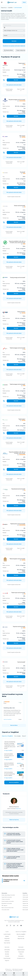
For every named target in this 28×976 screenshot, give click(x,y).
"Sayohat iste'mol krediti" (19, 626)
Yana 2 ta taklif (21, 231)
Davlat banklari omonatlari (8, 901)
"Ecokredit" (22, 172)
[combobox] (14, 30)
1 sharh (19, 719)
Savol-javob (21, 936)
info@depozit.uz (21, 958)
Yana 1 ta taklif (20, 89)
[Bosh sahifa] (12, 2)
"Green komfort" (21, 311)
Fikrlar (21, 954)
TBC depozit (4, 905)
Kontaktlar (21, 956)
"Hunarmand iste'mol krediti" (18, 489)
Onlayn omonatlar (6, 899)
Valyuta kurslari (21, 949)
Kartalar (7, 954)
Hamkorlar (7, 940)
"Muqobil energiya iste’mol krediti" (16, 99)
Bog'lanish (7, 938)
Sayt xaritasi (7, 942)
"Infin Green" (22, 135)
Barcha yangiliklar (14, 782)
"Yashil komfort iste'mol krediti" (17, 523)
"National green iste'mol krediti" (17, 558)
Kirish (24, 2)
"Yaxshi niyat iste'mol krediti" (18, 592)
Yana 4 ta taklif (21, 337)
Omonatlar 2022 (5, 909)
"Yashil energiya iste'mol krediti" (17, 348)
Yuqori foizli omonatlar (7, 897)
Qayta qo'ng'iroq (14, 819)
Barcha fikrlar (14, 725)
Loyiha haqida (7, 934)
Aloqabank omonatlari (7, 903)
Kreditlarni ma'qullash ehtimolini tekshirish (14, 46)
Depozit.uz (3, 7)
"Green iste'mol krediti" (19, 205)
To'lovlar (7, 956)
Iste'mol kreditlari (7, 719)
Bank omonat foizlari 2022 (7, 907)
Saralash (14, 41)
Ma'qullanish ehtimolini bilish (14, 85)
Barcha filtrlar (9, 50)
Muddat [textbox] (5, 35)
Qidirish (7, 936)
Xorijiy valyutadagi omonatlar (8, 895)
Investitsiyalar (7, 958)
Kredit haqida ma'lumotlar (9, 90)
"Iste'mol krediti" (21, 662)
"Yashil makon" (21, 63)
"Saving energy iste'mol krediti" (17, 277)
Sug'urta (7, 960)
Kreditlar (10, 7)
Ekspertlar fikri (21, 938)
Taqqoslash (21, 951)
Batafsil (16, 80)
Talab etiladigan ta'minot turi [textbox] (10, 30)
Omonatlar (7, 949)
